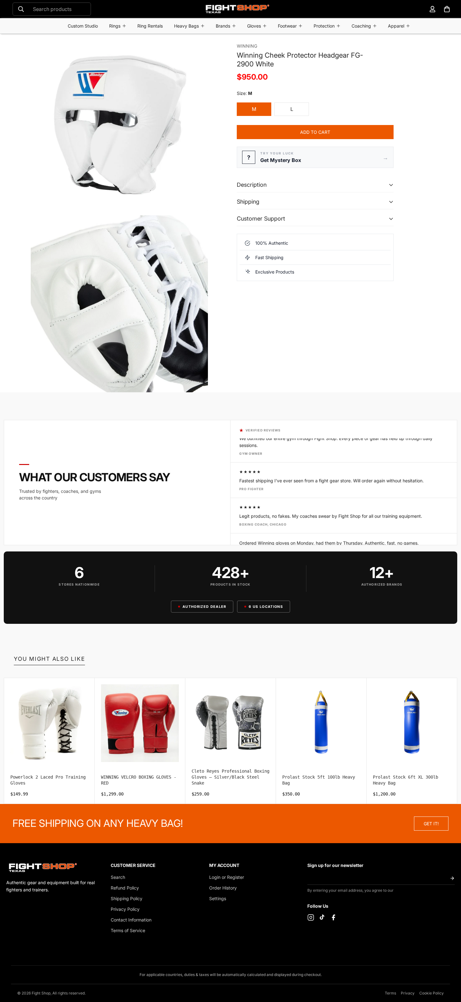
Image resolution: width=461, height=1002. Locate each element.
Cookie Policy (431, 993)
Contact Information (131, 919)
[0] (447, 9)
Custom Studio (83, 26)
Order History (223, 887)
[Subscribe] (452, 878)
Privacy (408, 993)
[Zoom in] (214, 47)
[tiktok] (322, 917)
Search (118, 877)
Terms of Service (128, 930)
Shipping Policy (126, 898)
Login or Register (226, 877)
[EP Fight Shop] (237, 9)
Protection (324, 26)
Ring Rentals (150, 26)
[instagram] (310, 917)
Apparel (396, 26)
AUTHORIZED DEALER (204, 606)
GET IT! (431, 823)
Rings (114, 26)
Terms (390, 993)
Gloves (254, 26)
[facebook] (333, 917)
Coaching (361, 26)
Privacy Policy (125, 909)
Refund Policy (125, 887)
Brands (223, 26)
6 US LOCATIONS (266, 606)
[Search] (21, 9)
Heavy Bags (186, 26)
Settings (217, 898)
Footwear (287, 26)
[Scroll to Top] (449, 968)
